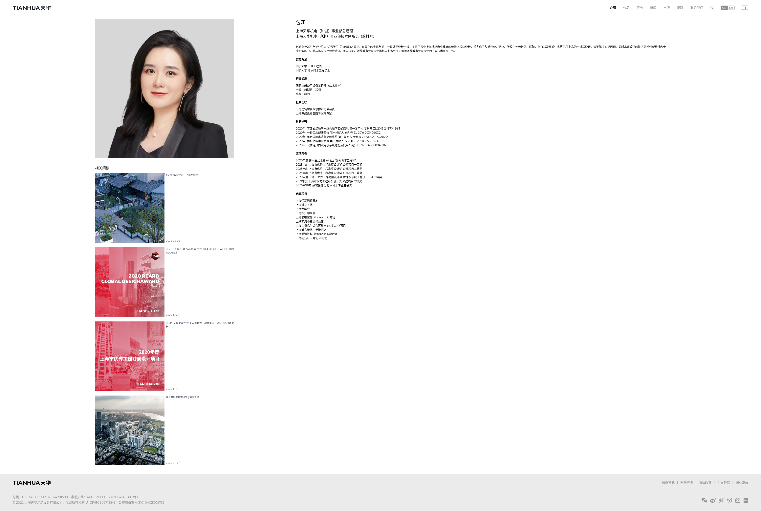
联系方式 (668, 482)
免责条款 (723, 482)
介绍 (613, 8)
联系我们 (696, 8)
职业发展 (742, 482)
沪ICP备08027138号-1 (101, 502)
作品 (626, 8)
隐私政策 (705, 482)
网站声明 (686, 482)
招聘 (680, 8)
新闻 (653, 8)
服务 (640, 8)
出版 (666, 8)
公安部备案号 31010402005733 (141, 502)
